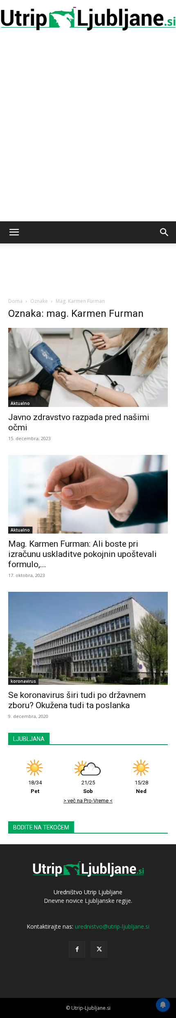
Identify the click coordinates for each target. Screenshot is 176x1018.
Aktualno (20, 403)
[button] (14, 232)
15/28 (141, 786)
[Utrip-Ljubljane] (88, 19)
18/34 (35, 786)
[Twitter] (99, 949)
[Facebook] (77, 949)
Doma (15, 301)
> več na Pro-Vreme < (88, 801)
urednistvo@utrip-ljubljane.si (112, 926)
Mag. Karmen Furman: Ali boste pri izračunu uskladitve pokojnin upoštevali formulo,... (82, 554)
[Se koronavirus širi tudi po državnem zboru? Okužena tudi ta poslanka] (88, 638)
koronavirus (23, 681)
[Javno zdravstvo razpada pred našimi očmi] (88, 367)
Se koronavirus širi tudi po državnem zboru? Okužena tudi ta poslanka (77, 700)
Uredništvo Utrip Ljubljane (88, 892)
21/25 (88, 786)
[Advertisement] (88, 129)
